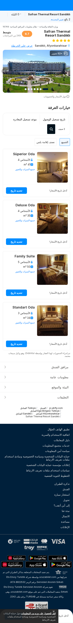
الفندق (66, 489)
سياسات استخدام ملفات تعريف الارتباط (48, 470)
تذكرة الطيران (62, 483)
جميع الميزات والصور (25, 169)
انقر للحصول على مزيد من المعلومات (38, 613)
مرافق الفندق (60, 367)
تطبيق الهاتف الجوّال (59, 429)
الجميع (64, 142)
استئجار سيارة (62, 494)
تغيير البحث (58, 19)
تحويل (66, 500)
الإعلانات (65, 527)
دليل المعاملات (62, 440)
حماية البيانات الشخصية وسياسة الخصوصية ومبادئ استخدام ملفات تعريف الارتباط (37, 458)
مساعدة (65, 521)
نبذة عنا (66, 510)
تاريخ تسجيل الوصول (54, 119)
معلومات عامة (59, 377)
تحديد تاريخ (16, 190)
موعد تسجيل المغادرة (25, 119)
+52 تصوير (57, 53)
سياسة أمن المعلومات (57, 451)
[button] (65, 71)
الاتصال (66, 516)
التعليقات (63, 397)
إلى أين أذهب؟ (62, 505)
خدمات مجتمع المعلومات (56, 445)
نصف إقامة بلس (45, 142)
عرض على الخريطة (22, 45)
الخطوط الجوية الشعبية (57, 475)
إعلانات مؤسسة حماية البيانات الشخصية (48, 465)
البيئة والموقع (60, 387)
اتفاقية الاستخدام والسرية (56, 434)
